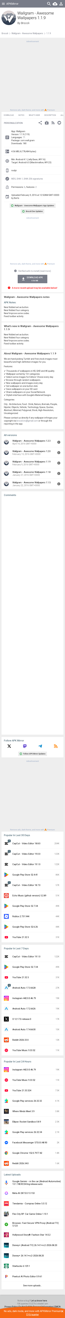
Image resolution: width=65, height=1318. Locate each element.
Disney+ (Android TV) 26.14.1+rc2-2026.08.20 (34, 1245)
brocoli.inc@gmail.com (27, 421)
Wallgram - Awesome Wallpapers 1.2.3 (31, 440)
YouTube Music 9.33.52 (23, 1050)
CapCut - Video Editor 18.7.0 (26, 885)
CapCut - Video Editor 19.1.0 (26, 864)
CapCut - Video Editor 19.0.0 (26, 854)
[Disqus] (32, 615)
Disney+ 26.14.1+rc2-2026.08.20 (28, 1255)
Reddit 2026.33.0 (20, 1040)
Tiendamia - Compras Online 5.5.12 (29, 1203)
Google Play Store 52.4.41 (25, 874)
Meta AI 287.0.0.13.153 (23, 1193)
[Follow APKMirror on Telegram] (40, 747)
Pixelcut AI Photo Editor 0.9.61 (27, 1276)
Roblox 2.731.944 (20, 916)
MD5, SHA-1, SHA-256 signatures (27, 179)
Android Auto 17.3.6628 (24, 987)
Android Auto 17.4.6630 (24, 1029)
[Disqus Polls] (32, 537)
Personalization (13, 123)
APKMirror (12, 3)
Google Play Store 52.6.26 (25, 926)
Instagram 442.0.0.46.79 (24, 998)
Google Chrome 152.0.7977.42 (27, 1153)
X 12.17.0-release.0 (21, 1019)
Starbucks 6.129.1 (21, 1266)
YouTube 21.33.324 (21, 1090)
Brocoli (25, 23)
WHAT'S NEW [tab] (34, 115)
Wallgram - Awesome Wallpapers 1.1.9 (31, 461)
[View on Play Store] (47, 123)
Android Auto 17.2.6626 (24, 1008)
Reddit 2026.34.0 (20, 1163)
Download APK (35, 279)
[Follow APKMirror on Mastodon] (25, 747)
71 (24, 137)
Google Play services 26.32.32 (27, 1101)
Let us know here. (39, 1300)
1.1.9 (48, 33)
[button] (40, 123)
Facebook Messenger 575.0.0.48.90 (29, 1142)
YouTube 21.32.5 (20, 937)
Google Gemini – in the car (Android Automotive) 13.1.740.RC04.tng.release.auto (36, 1182)
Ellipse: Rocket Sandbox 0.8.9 (26, 1121)
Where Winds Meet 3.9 (23, 1111)
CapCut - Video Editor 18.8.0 (26, 843)
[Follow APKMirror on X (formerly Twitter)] (9, 747)
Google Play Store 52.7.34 (25, 906)
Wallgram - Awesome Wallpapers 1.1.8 (31, 472)
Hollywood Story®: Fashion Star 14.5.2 (31, 1234)
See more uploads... (32, 1285)
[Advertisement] (32, 75)
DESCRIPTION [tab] (50, 115)
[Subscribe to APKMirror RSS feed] (56, 747)
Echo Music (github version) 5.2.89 (29, 895)
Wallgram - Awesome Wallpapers (27, 33)
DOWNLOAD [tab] (9, 115)
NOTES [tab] (21, 115)
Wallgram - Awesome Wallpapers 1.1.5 (31, 482)
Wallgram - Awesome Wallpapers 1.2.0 (31, 451)
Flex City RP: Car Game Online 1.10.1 (30, 1214)
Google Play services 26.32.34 (27, 1132)
